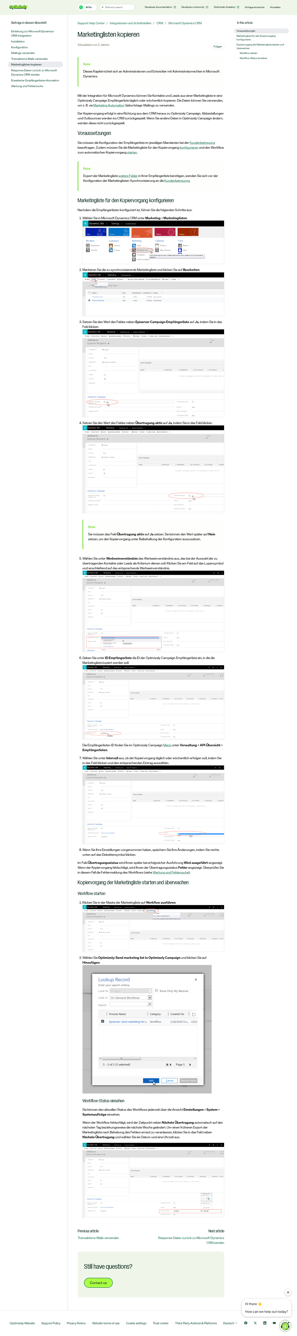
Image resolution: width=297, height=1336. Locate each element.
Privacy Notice (76, 1323)
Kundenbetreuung (202, 142)
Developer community (193, 7)
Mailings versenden (23, 53)
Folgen (218, 46)
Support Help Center (91, 23)
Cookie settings (136, 1323)
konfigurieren (189, 147)
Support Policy (50, 1323)
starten (132, 152)
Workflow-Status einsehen (253, 58)
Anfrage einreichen (255, 7)
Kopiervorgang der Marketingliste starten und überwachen (260, 46)
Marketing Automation (108, 105)
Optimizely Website (22, 1323)
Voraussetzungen (246, 31)
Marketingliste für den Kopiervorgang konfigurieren (256, 38)
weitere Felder (128, 175)
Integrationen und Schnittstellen (130, 23)
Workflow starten (248, 53)
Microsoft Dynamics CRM (185, 23)
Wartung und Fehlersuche (171, 872)
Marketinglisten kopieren (26, 64)
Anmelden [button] (275, 7)
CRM (160, 23)
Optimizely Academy (225, 7)
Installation (18, 41)
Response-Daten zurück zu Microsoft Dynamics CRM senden (191, 1240)
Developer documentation (159, 7)
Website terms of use (106, 1323)
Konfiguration (19, 47)
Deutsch (229, 1323)
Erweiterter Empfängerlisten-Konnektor (35, 80)
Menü (167, 745)
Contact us (98, 1283)
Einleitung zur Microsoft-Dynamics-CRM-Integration (32, 33)
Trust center (161, 1323)
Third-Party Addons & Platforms (196, 1323)
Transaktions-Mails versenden (98, 1237)
